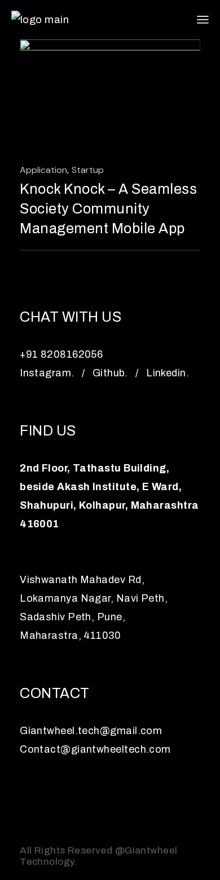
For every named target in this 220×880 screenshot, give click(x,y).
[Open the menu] (203, 20)
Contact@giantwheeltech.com (95, 749)
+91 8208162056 (61, 354)
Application (43, 170)
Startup (88, 170)
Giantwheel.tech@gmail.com (91, 730)
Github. (110, 373)
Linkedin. (167, 373)
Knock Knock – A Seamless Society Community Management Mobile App (108, 208)
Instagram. (47, 373)
